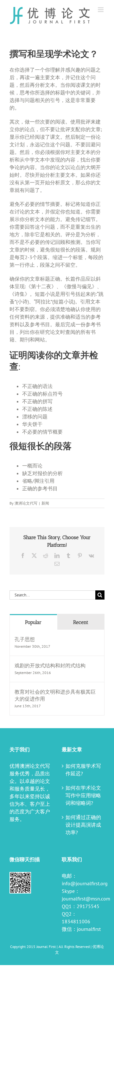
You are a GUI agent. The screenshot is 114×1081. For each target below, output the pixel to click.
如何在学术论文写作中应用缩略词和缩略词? (83, 795)
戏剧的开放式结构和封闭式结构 (50, 665)
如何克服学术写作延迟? (83, 770)
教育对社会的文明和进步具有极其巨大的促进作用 (55, 695)
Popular (33, 622)
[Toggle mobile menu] (101, 9)
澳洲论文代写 (26, 503)
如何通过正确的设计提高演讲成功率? (83, 825)
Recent (80, 622)
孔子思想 (25, 639)
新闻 (45, 503)
